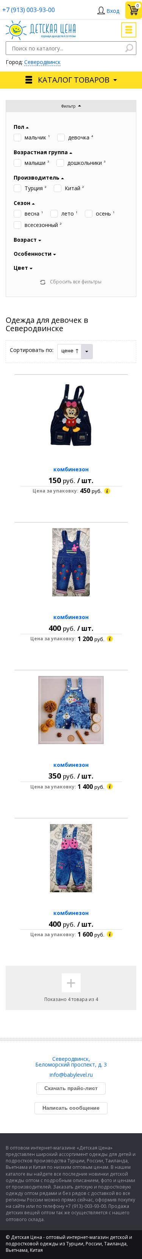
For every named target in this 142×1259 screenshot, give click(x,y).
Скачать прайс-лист (71, 1088)
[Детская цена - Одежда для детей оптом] (41, 24)
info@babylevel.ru (71, 1074)
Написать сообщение (71, 1108)
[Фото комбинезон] (71, 414)
